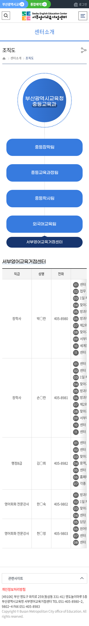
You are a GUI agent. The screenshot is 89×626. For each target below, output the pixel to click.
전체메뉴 (83, 13)
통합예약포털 (38, 4)
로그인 (83, 4)
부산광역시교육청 (13, 4)
